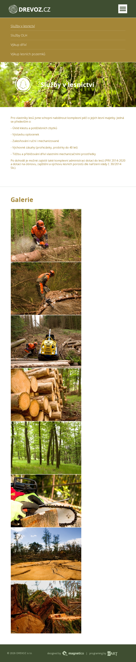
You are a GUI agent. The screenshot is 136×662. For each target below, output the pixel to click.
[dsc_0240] (46, 447)
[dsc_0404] (46, 500)
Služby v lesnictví (23, 26)
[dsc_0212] (46, 394)
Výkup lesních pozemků (28, 54)
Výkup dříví (19, 45)
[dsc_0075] (46, 235)
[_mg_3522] (46, 554)
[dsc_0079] (46, 288)
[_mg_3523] (46, 607)
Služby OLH (19, 35)
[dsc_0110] (46, 341)
